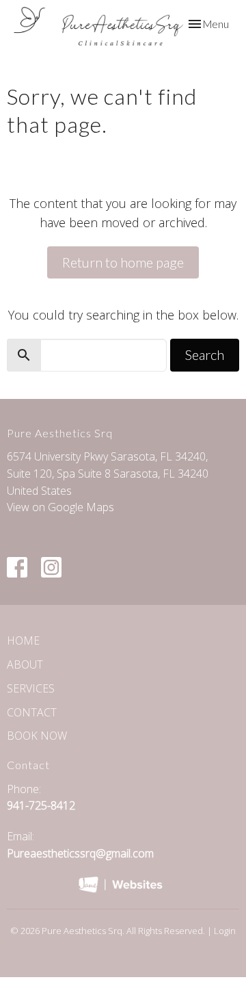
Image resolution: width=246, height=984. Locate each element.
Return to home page (123, 262)
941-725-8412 (41, 805)
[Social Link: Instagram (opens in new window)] (51, 567)
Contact (32, 712)
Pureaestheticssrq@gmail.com (80, 853)
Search (204, 354)
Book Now (37, 735)
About (25, 664)
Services (31, 688)
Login (225, 930)
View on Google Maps (60, 507)
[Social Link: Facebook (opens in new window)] (17, 567)
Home (23, 640)
